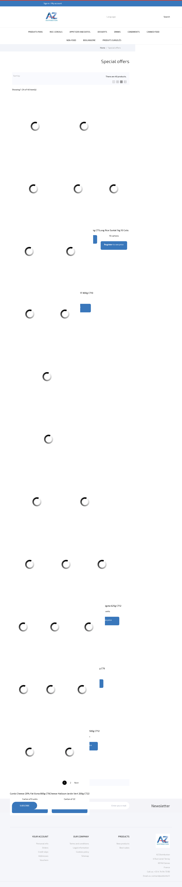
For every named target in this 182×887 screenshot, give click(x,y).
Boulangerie (89, 40)
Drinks (117, 32)
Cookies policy (82, 852)
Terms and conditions (79, 843)
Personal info (42, 843)
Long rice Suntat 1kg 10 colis (114, 230)
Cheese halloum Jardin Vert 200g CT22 (69, 793)
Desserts (102, 32)
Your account (40, 836)
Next (78, 783)
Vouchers (44, 860)
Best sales (124, 847)
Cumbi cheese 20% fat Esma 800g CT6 (30, 793)
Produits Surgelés (112, 40)
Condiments (134, 32)
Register (108, 244)
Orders (45, 847)
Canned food (153, 32)
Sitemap (85, 856)
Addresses (43, 856)
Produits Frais (35, 32)
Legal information (81, 847)
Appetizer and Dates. (80, 32)
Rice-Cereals (56, 32)
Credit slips (43, 852)
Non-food (71, 40)
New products (123, 843)
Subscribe (24, 805)
